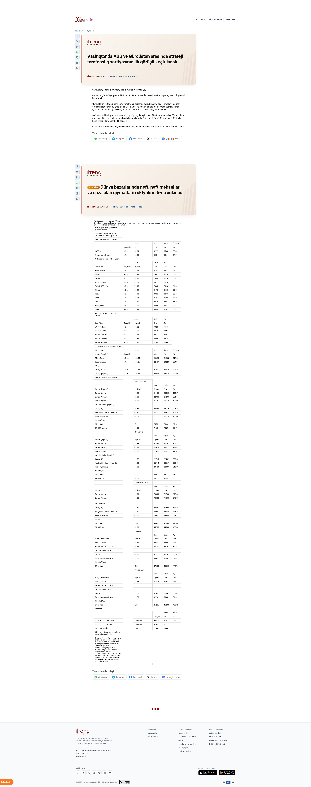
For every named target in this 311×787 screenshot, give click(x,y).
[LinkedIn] (105, 772)
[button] (77, 36)
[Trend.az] (84, 19)
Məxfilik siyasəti (215, 737)
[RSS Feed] (110, 772)
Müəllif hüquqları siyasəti (218, 740)
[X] (88, 772)
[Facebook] (83, 772)
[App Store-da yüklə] (207, 772)
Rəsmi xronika (153, 737)
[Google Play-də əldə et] (227, 772)
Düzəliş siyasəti (184, 747)
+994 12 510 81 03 (82, 753)
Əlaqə (180, 740)
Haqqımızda (183, 733)
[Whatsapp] (78, 772)
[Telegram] (99, 772)
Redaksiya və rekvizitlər (187, 737)
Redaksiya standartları (186, 744)
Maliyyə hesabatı (184, 751)
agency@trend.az (82, 756)
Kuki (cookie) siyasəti (217, 744)
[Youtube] (94, 772)
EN (224, 782)
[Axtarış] (196, 19)
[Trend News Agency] (82, 731)
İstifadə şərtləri (214, 733)
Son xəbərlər (152, 733)
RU (233, 782)
